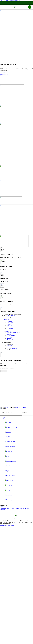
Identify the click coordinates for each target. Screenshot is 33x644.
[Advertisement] (16, 389)
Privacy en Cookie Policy (13, 332)
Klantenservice (7, 331)
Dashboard (9, 345)
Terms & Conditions (12, 348)
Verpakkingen (10, 328)
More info (5, 525)
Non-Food (9, 325)
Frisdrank (9, 321)
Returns (9, 334)
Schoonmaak (10, 327)
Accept (12, 525)
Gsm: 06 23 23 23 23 (10, 315)
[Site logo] (16, 7)
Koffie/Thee (10, 322)
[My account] (29, 7)
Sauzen (8, 324)
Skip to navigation (5, 0)
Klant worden (10, 340)
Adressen (9, 347)
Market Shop (7, 319)
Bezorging (9, 337)
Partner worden (11, 335)
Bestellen (9, 338)
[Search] (26, 7)
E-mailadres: (3, 368)
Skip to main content (15, 0)
